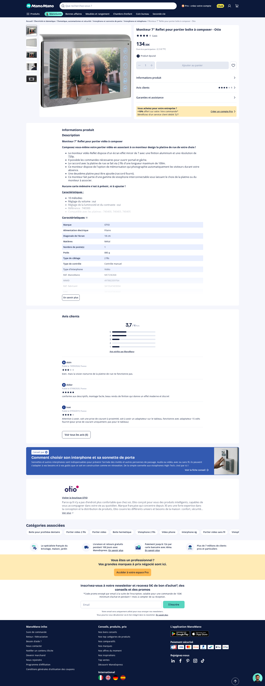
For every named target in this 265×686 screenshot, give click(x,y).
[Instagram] (195, 660)
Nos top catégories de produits (114, 636)
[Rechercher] (63, 6)
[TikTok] (202, 660)
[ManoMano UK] (108, 677)
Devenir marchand (35, 655)
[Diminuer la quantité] (139, 65)
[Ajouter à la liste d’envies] (233, 65)
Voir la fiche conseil (195, 469)
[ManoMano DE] (115, 677)
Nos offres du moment (110, 650)
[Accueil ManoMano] (40, 5)
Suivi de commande (36, 632)
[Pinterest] (187, 660)
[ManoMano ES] (123, 677)
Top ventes (104, 659)
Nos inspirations (106, 655)
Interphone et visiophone (135, 21)
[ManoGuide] (258, 678)
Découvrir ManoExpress (110, 664)
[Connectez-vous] (229, 5)
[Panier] (236, 5)
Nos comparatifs (106, 641)
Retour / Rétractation (37, 636)
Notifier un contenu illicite (39, 650)
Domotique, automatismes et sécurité (74, 21)
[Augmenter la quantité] (152, 65)
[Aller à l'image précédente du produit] (45, 71)
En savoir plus (162, 615)
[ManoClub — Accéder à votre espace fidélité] (220, 5)
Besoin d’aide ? (33, 641)
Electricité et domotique (45, 21)
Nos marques (105, 646)
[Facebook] (180, 660)
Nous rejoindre (34, 659)
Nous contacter (34, 646)
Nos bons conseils (107, 632)
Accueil (29, 21)
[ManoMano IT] (100, 677)
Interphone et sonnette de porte (107, 21)
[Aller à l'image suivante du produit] (125, 71)
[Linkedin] (172, 660)
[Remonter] (235, 681)
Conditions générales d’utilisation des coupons (50, 669)
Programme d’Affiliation (38, 664)
